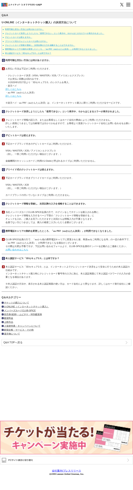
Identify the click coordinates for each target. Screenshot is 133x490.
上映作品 (8, 322)
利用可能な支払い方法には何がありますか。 (24, 29)
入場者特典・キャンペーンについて (22, 326)
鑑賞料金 (8, 318)
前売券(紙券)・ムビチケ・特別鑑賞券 (23, 314)
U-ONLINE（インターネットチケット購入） (26, 306)
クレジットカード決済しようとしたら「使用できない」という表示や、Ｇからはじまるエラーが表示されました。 (54, 33)
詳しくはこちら (13, 89)
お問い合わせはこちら (17, 249)
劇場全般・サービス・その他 (19, 330)
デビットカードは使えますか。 (18, 37)
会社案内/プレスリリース (66, 470)
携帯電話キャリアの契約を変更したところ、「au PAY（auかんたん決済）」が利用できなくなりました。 (51, 49)
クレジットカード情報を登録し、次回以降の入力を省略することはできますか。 (40, 45)
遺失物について (12, 333)
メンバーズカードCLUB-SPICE (20, 310)
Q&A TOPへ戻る (13, 342)
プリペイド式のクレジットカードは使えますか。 (26, 41)
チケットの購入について (16, 302)
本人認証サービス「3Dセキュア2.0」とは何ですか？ (28, 53)
